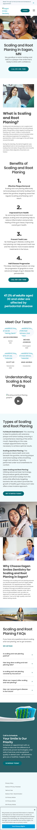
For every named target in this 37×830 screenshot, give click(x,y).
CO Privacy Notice (10, 801)
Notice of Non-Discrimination (13, 794)
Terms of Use (9, 790)
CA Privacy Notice (10, 797)
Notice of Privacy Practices (13, 787)
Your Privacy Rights (18, 826)
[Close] (34, 810)
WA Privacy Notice (10, 804)
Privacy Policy (9, 783)
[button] (34, 10)
